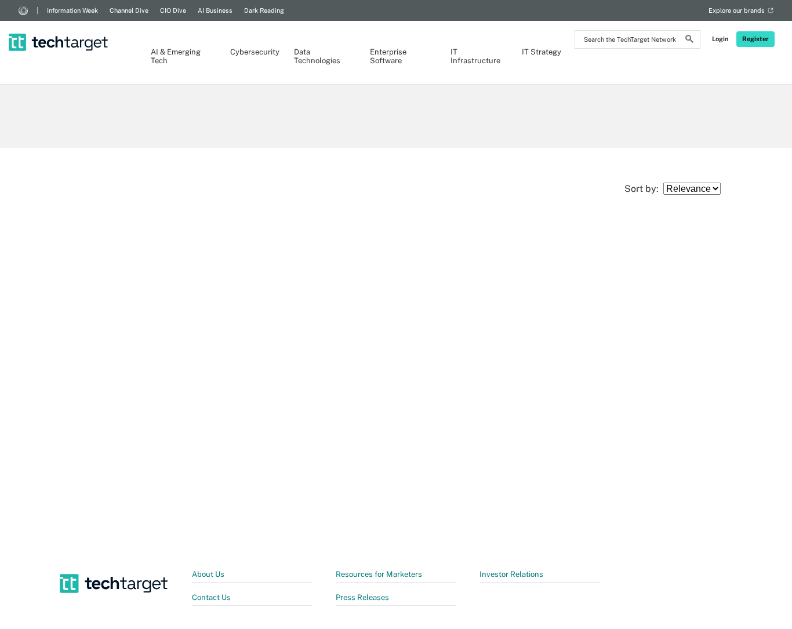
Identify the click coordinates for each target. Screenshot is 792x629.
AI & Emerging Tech (176, 56)
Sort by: (643, 188)
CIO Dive (173, 10)
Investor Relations (511, 574)
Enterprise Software (388, 56)
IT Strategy (541, 52)
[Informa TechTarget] (23, 10)
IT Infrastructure (475, 56)
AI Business (215, 10)
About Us (208, 574)
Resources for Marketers (379, 574)
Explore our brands (737, 10)
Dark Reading (264, 10)
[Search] (689, 40)
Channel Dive (129, 10)
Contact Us (211, 597)
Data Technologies (317, 56)
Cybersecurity (250, 52)
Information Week (72, 10)
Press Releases (362, 597)
